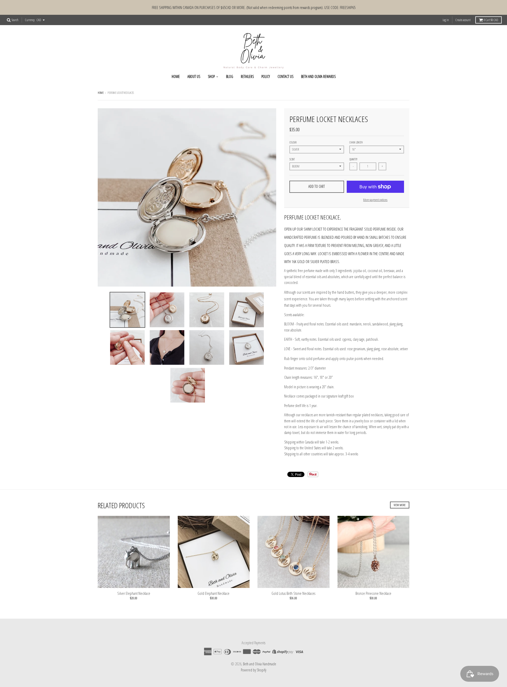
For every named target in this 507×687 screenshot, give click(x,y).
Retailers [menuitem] (247, 76)
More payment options (375, 199)
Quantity (353, 159)
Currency (30, 20)
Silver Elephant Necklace (133, 593)
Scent (292, 159)
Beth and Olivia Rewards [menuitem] (318, 76)
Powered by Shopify (253, 669)
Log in (446, 20)
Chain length (356, 142)
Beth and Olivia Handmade (259, 663)
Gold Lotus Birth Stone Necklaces (293, 593)
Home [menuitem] (176, 76)
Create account (463, 20)
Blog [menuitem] (229, 76)
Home (101, 93)
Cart (491, 20)
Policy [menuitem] (265, 76)
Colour (293, 142)
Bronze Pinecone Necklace (373, 593)
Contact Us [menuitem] (285, 76)
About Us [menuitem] (193, 76)
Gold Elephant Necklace (213, 593)
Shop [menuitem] (211, 76)
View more (400, 505)
